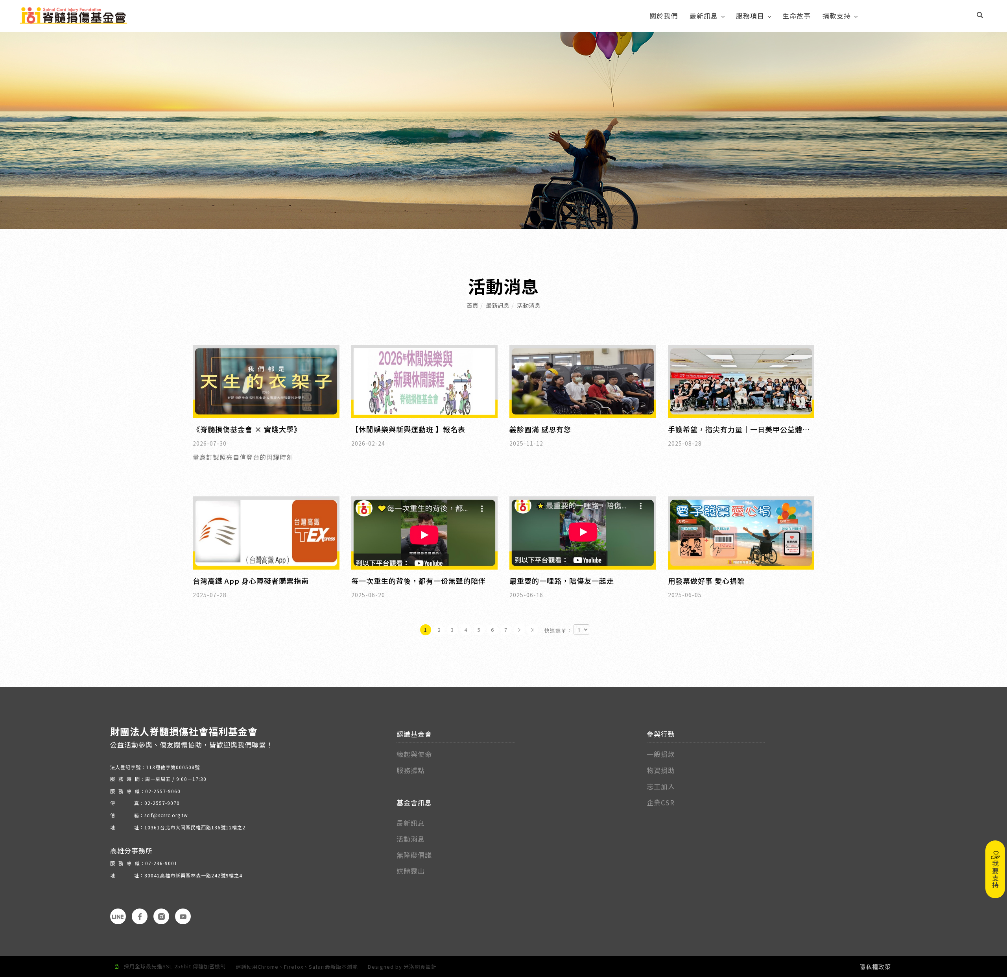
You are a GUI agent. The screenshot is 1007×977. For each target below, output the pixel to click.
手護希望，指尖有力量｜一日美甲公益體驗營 (739, 429)
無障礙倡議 (414, 855)
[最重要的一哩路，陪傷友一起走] (582, 532)
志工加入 (661, 786)
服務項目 (750, 15)
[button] (980, 15)
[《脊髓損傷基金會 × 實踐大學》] (266, 380)
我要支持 (995, 874)
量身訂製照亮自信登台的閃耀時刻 (243, 457)
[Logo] (73, 14)
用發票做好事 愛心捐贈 (706, 580)
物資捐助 (661, 770)
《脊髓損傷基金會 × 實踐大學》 (247, 429)
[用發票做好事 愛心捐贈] (741, 532)
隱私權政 (872, 966)
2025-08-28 (685, 443)
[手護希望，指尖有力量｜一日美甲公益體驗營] (741, 380)
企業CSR (661, 802)
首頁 (472, 305)
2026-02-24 (368, 443)
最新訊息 (704, 15)
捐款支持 (837, 15)
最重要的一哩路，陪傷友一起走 (561, 580)
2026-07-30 (210, 443)
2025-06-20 (368, 595)
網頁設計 (426, 966)
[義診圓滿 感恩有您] (582, 380)
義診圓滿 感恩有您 (540, 429)
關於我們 (663, 15)
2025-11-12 (526, 443)
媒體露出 (411, 871)
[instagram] (161, 916)
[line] (118, 916)
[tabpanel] (503, 130)
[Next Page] (519, 629)
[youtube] (183, 916)
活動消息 (528, 305)
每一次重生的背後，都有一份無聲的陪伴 (418, 580)
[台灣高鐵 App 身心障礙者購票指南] (266, 532)
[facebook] (140, 916)
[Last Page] (532, 629)
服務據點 (411, 770)
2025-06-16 (526, 595)
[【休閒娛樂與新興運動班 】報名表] (424, 380)
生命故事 (796, 15)
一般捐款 (662, 754)
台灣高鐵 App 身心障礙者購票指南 (251, 580)
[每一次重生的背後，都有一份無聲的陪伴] (424, 532)
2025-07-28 (210, 595)
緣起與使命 (414, 754)
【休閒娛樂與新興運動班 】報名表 (408, 429)
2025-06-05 (685, 595)
